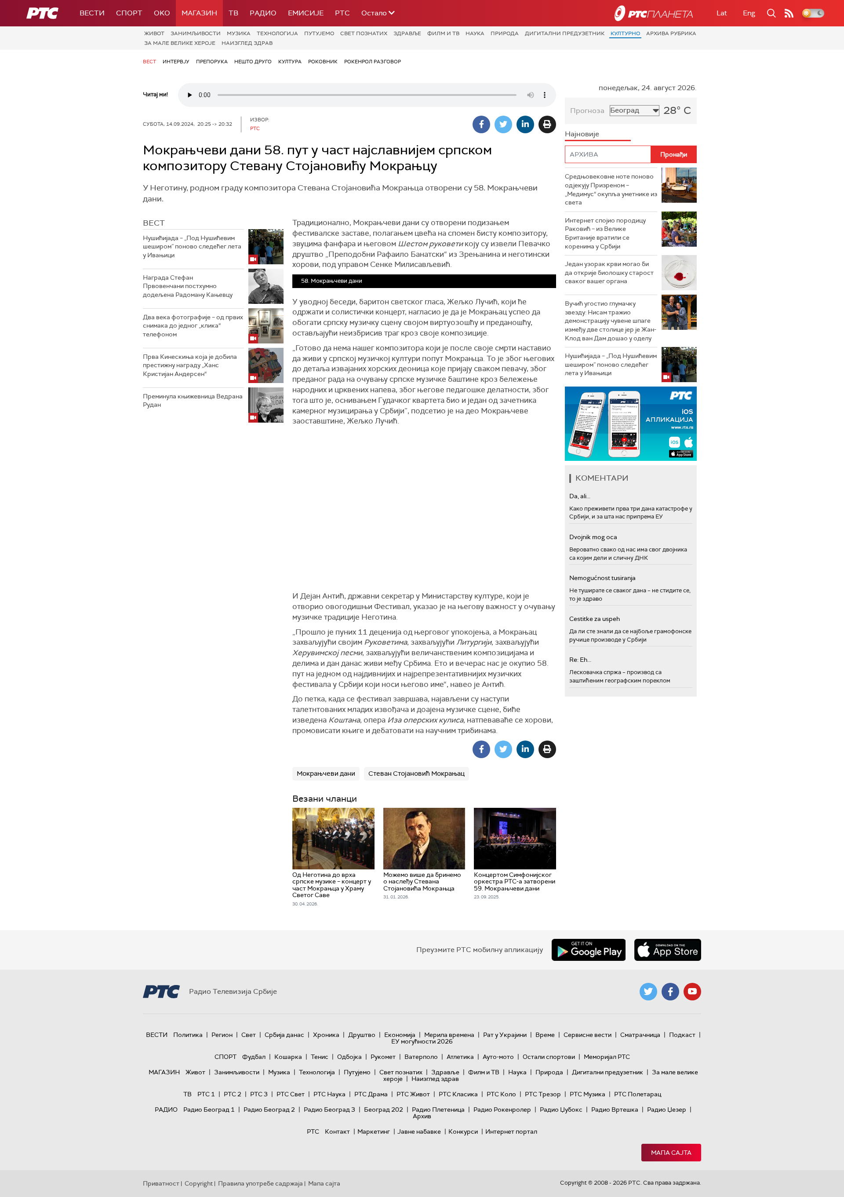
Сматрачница (640, 1035)
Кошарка (288, 1057)
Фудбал (254, 1057)
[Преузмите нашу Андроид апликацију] (589, 950)
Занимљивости (196, 33)
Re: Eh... (580, 660)
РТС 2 (232, 1094)
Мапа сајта (671, 1153)
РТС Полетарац (637, 1094)
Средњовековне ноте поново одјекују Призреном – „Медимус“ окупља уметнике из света (611, 189)
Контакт (337, 1131)
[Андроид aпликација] (631, 424)
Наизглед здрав (247, 43)
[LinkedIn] (525, 124)
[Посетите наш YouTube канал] (692, 991)
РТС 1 (206, 1094)
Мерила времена (449, 1035)
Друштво (361, 1035)
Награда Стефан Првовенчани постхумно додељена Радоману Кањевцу (188, 286)
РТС (342, 13)
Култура (290, 61)
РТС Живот (413, 1094)
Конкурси (463, 1131)
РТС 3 (259, 1094)
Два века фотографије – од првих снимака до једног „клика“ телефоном (193, 325)
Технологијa (277, 33)
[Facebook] (481, 124)
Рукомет (383, 1057)
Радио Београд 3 (329, 1109)
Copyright (199, 1183)
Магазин (199, 13)
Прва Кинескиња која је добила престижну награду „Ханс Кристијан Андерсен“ (190, 365)
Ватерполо (421, 1057)
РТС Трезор (543, 1094)
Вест (149, 61)
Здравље (407, 33)
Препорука (212, 61)
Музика (239, 33)
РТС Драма (371, 1094)
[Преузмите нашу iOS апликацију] (667, 950)
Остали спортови (549, 1057)
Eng (749, 13)
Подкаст (682, 1035)
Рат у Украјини (505, 1035)
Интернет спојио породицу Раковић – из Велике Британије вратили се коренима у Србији (605, 233)
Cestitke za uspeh (594, 619)
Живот (154, 33)
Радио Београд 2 (269, 1109)
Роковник (323, 61)
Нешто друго (253, 61)
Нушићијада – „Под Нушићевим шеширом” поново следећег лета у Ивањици (192, 246)
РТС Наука (329, 1094)
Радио (263, 13)
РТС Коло (501, 1094)
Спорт (129, 13)
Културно (625, 33)
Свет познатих (363, 33)
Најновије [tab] (582, 134)
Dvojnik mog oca (593, 537)
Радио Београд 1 (209, 1109)
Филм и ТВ (443, 33)
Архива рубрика (671, 33)
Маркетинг (373, 1131)
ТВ (233, 13)
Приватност (161, 1183)
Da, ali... (579, 496)
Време (545, 1035)
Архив (422, 1116)
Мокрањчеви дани (326, 773)
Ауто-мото (498, 1057)
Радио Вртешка (614, 1109)
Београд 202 (383, 1109)
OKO (162, 13)
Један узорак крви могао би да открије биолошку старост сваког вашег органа (609, 272)
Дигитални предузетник (564, 33)
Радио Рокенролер (502, 1109)
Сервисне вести (587, 1035)
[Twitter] (503, 124)
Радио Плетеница (438, 1109)
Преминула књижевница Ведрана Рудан (193, 400)
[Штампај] (547, 124)
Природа (505, 33)
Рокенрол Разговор (372, 61)
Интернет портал (511, 1131)
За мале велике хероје (179, 43)
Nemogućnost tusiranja (602, 578)
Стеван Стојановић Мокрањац (416, 773)
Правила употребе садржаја (260, 1183)
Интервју (176, 61)
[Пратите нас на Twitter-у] (648, 991)
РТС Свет (290, 1094)
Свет (248, 1035)
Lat (722, 13)
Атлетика (460, 1057)
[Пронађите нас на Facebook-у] (670, 991)
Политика (188, 1035)
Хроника (326, 1035)
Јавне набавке (419, 1131)
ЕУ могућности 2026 (422, 1041)
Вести (92, 13)
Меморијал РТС (607, 1057)
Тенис (319, 1057)
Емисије (306, 13)
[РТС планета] (653, 13)
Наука (475, 33)
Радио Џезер (666, 1109)
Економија (399, 1035)
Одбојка (349, 1057)
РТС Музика (587, 1094)
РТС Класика (458, 1094)
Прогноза (587, 110)
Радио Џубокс (561, 1109)
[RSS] (789, 13)
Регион (222, 1035)
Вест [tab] (154, 223)
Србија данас (284, 1035)
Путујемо (319, 33)
